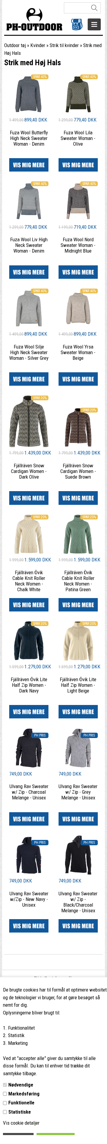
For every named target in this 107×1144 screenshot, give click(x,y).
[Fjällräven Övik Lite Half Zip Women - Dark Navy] (29, 659)
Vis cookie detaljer (21, 1123)
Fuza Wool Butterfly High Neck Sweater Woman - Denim (29, 138)
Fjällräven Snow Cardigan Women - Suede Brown (78, 471)
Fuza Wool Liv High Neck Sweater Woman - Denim (29, 245)
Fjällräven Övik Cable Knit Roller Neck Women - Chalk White (28, 580)
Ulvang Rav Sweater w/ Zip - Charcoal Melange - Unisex (29, 792)
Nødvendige (20, 1085)
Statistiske (19, 1112)
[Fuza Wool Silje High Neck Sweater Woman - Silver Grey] (29, 326)
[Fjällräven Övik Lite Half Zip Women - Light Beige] (78, 659)
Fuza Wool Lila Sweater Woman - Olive (78, 138)
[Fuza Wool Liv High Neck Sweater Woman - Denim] (29, 219)
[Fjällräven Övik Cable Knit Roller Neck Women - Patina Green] (78, 552)
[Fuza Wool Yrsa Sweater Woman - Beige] (78, 326)
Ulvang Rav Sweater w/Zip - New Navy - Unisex (29, 899)
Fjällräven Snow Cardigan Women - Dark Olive (29, 471)
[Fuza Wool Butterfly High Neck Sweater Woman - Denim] (29, 112)
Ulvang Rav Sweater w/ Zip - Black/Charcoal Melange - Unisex (78, 902)
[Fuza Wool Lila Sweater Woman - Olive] (78, 112)
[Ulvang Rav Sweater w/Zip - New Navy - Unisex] (29, 873)
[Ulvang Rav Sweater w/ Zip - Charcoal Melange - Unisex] (29, 766)
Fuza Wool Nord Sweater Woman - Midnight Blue (78, 245)
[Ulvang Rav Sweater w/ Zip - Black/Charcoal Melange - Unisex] (78, 873)
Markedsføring (24, 1094)
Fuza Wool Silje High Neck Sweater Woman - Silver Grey (28, 352)
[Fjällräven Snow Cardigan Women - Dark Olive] (29, 445)
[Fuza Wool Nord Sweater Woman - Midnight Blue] (78, 219)
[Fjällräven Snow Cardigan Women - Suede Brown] (78, 445)
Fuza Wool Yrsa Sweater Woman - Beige (78, 352)
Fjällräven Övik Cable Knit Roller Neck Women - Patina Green (78, 580)
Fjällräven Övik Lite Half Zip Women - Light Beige (78, 685)
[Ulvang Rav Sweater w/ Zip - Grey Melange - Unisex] (78, 766)
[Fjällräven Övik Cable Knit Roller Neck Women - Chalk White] (29, 552)
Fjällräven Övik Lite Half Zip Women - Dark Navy (29, 685)
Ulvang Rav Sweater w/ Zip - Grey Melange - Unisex (78, 792)
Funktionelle (21, 1103)
